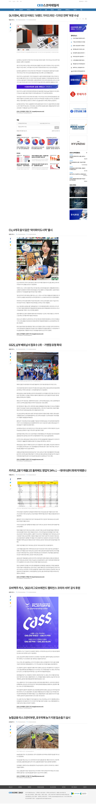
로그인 (86, 1)
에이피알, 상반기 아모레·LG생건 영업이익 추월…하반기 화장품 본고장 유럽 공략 (79, 49)
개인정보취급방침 (40, 787)
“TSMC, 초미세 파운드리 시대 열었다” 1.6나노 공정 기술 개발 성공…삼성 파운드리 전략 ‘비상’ (79, 42)
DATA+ (75, 9)
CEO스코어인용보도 (75, 153)
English (14, 1)
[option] (78, 94)
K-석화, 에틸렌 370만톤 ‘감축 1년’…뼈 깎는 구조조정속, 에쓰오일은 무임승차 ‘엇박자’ (79, 60)
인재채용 (20, 787)
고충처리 (84, 787)
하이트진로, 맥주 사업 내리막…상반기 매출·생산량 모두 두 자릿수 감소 (79, 56)
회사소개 (10, 787)
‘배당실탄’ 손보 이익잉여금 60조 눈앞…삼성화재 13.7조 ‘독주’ (79, 64)
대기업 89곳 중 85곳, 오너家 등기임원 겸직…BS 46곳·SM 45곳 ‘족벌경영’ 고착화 (53, 148)
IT (40, 9)
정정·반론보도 (74, 787)
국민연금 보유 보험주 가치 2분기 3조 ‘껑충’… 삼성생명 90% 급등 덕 (40, 164)
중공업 (52, 9)
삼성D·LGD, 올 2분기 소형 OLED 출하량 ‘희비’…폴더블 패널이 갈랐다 (79, 45)
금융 (46, 9)
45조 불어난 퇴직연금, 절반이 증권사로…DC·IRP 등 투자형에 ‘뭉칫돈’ (79, 71)
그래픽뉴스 (67, 9)
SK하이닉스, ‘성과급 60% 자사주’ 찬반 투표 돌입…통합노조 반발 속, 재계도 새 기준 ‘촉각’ (79, 67)
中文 (21, 1)
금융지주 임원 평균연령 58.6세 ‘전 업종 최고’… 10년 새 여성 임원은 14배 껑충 (23, 165)
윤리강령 (63, 787)
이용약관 (29, 787)
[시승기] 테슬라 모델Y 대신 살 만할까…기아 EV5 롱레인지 (79, 38)
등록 (56, 127)
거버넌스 (28, 9)
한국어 (10, 1)
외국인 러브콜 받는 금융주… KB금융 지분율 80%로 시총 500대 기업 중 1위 (40, 156)
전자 (35, 9)
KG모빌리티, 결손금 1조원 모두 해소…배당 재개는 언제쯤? (79, 53)
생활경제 (59, 9)
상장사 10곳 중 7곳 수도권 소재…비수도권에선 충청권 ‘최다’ (38, 147)
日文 (17, 1)
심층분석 (21, 9)
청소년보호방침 (53, 787)
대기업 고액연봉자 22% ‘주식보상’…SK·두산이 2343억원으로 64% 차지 (23, 148)
